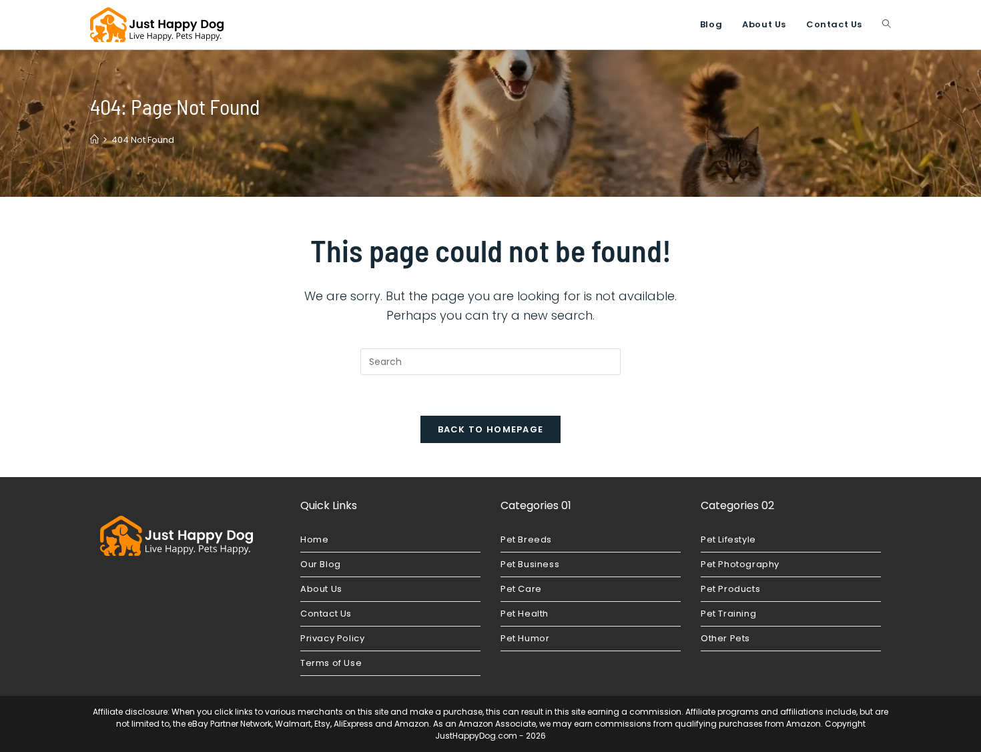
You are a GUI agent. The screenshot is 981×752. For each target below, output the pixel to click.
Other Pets (725, 638)
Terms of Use (331, 663)
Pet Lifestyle (728, 539)
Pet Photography (740, 564)
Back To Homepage (491, 429)
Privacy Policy (332, 638)
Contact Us (326, 613)
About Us (321, 589)
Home (314, 539)
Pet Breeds (526, 539)
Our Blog (320, 564)
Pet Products (730, 589)
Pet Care (521, 589)
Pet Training (728, 613)
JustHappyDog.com (476, 735)
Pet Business (530, 564)
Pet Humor (525, 638)
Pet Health (525, 613)
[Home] (94, 139)
